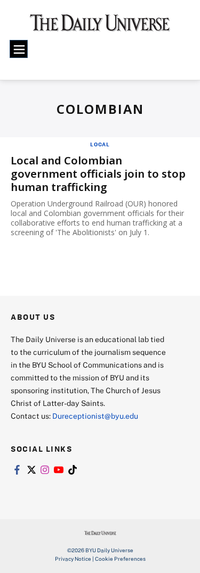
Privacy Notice (73, 558)
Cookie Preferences (120, 558)
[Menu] (19, 49)
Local (100, 144)
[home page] (100, 26)
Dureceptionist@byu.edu (95, 415)
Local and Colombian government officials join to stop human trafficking (98, 173)
